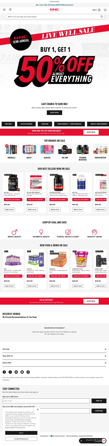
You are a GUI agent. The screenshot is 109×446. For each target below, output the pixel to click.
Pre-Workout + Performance (69, 124)
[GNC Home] (54, 10)
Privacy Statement (42, 436)
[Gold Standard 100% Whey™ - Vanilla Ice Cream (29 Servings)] (58, 183)
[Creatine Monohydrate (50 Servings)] (36, 183)
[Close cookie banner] (38, 409)
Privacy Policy (9, 427)
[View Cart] (106, 9)
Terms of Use (20, 427)
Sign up (99, 401)
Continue (99, 411)
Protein (8, 124)
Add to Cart (9, 209)
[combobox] (55, 17)
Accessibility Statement (86, 436)
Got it (21, 433)
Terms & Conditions (72, 436)
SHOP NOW (54, 113)
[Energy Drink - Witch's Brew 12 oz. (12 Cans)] (36, 259)
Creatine (45, 124)
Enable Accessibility (54, 1)
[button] (4, 9)
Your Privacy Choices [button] (58, 436)
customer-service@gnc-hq (88, 377)
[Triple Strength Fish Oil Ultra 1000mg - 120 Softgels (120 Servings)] (81, 183)
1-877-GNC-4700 (67, 377)
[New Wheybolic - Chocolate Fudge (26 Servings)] (13, 183)
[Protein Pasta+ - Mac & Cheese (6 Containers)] (81, 259)
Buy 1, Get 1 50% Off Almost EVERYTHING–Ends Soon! (54, 5)
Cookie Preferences (21, 439)
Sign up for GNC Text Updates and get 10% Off (18, 407)
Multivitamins (26, 124)
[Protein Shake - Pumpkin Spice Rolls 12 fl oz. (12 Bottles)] (13, 259)
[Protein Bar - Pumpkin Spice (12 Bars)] (58, 259)
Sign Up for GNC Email (10, 397)
